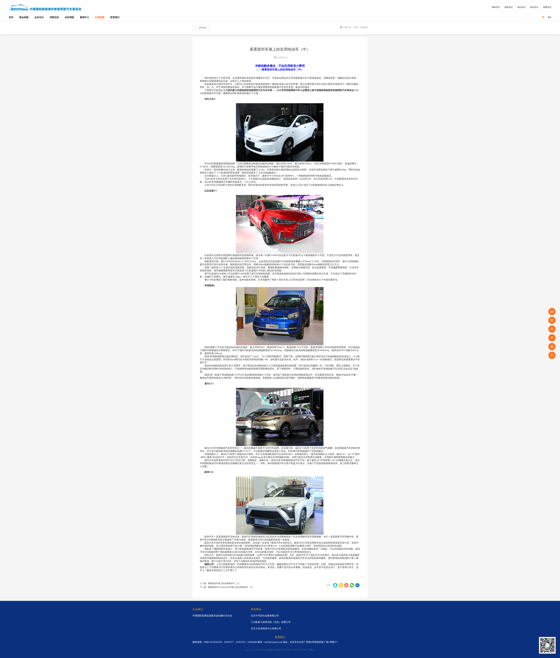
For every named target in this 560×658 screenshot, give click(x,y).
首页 (11, 17)
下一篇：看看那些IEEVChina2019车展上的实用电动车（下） (227, 587)
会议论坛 (39, 17)
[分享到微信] (352, 585)
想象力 (311, 650)
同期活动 (54, 17)
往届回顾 (99, 17)
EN (549, 17)
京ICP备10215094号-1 (291, 650)
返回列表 (201, 28)
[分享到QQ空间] (341, 585)
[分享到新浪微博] (346, 585)
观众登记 (521, 7)
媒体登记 (509, 7)
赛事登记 (547, 7)
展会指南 (24, 17)
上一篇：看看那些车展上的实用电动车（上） (220, 583)
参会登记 (534, 7)
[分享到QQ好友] (335, 585)
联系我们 (115, 17)
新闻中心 (84, 17)
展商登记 (496, 7)
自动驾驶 (69, 17)
